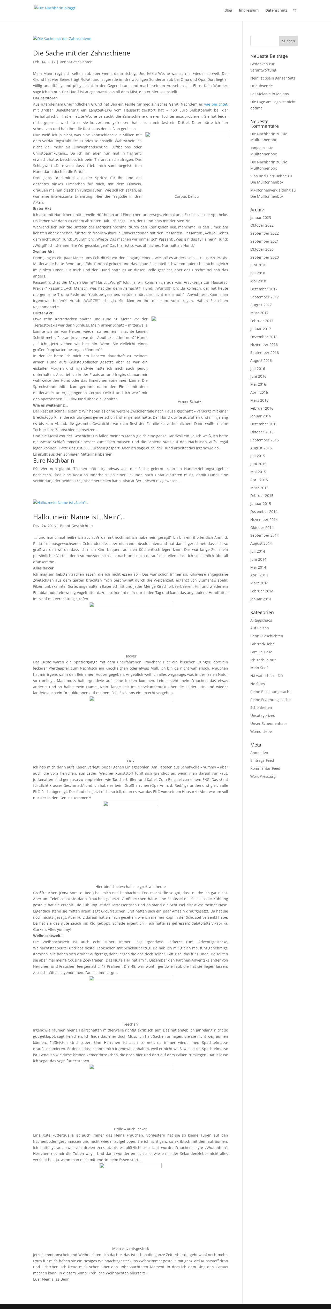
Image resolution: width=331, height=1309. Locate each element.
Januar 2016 (260, 416)
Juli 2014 (257, 551)
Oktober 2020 (262, 249)
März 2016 (259, 400)
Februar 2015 (261, 495)
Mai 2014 (258, 567)
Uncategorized (262, 715)
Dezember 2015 (263, 424)
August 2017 (261, 304)
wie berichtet (215, 104)
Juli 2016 (257, 368)
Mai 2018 (258, 281)
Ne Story (257, 683)
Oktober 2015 (262, 432)
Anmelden (259, 752)
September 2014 (264, 535)
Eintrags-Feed (262, 760)
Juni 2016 (258, 376)
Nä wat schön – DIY (266, 675)
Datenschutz (276, 11)
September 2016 (264, 352)
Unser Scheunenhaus (269, 723)
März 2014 (259, 583)
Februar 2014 (261, 591)
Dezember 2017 (263, 289)
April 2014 (259, 575)
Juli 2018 (257, 273)
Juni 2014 (258, 559)
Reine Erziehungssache (270, 699)
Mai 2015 (258, 471)
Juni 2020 (258, 265)
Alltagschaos (261, 620)
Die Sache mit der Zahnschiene (81, 53)
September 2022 (264, 233)
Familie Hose (261, 651)
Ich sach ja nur (263, 659)
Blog (228, 11)
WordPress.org (263, 776)
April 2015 (259, 479)
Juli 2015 (257, 455)
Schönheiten (261, 707)
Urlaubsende (261, 85)
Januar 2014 (260, 599)
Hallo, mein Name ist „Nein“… (79, 516)
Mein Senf (259, 667)
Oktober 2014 (262, 527)
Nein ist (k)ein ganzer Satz (272, 78)
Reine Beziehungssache (270, 691)
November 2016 (264, 344)
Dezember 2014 (263, 511)
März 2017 (259, 312)
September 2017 (264, 297)
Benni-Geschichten (76, 61)
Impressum (249, 11)
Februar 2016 (261, 408)
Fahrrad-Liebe (262, 643)
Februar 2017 (261, 320)
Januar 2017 (260, 328)
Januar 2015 (260, 503)
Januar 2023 (260, 217)
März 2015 (259, 487)
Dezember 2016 (263, 336)
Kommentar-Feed (265, 768)
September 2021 (264, 241)
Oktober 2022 (262, 225)
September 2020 (264, 257)
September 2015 (264, 440)
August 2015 (261, 448)
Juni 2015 (258, 463)
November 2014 (264, 519)
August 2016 (261, 360)
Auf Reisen (259, 627)
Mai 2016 (258, 384)
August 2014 (261, 543)
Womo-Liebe (261, 731)
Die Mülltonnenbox (266, 182)
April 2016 (259, 392)
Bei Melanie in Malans (269, 93)
